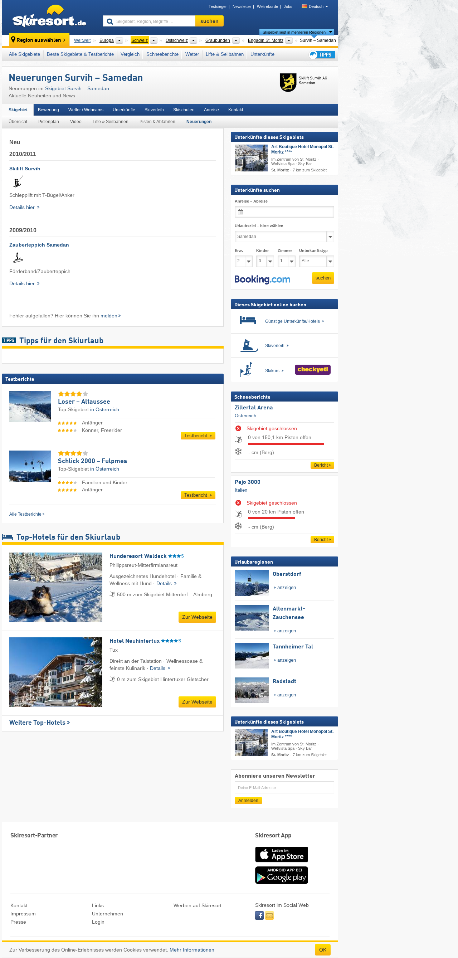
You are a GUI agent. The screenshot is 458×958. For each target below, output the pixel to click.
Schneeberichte (162, 54)
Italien (241, 489)
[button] (262, 280)
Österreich (245, 415)
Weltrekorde (267, 6)
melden (109, 315)
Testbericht (196, 435)
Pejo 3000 (247, 482)
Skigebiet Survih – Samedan (77, 88)
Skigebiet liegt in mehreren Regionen (294, 32)
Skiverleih (154, 109)
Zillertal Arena (254, 408)
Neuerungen (198, 121)
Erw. (239, 250)
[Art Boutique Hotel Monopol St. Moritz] (251, 158)
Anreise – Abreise (251, 201)
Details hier (22, 207)
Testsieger (218, 6)
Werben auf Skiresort (197, 905)
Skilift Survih (24, 168)
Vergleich (130, 54)
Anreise (211, 109)
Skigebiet (18, 109)
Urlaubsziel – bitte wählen (259, 226)
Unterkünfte (262, 54)
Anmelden (248, 800)
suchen (323, 278)
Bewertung (48, 109)
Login (98, 922)
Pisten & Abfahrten (157, 121)
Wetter (192, 54)
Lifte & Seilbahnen (225, 54)
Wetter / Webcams (85, 109)
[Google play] (281, 882)
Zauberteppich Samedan (39, 245)
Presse (18, 922)
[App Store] (281, 863)
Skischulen (184, 109)
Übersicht (18, 121)
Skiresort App (273, 836)
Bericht (321, 465)
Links (98, 905)
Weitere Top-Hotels (37, 723)
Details (164, 583)
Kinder (262, 250)
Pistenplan (48, 121)
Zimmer (285, 250)
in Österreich (104, 409)
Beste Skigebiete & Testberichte (80, 54)
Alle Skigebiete (24, 54)
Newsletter (242, 6)
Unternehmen (107, 913)
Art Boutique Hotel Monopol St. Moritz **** (302, 149)
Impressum (23, 913)
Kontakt (235, 109)
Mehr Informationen (192, 950)
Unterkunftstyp (313, 250)
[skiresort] (49, 17)
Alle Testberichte (25, 514)
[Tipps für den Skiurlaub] (321, 54)
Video (76, 121)
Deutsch (316, 6)
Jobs (288, 6)
